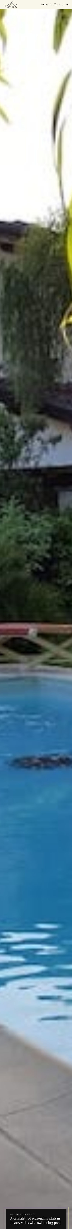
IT (64, 5)
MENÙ (44, 5)
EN (67, 5)
